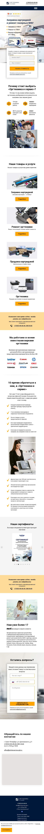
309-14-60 (20, 744)
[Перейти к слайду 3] (18, 564)
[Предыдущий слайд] (2, 547)
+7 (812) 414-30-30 (10, 744)
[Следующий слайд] (42, 547)
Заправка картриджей (22, 814)
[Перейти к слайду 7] (25, 564)
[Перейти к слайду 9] (29, 564)
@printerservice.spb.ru (15, 750)
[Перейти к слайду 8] (27, 564)
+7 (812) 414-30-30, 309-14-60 (23, 325)
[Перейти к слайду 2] (16, 564)
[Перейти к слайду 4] (20, 564)
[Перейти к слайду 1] (14, 564)
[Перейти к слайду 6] (23, 564)
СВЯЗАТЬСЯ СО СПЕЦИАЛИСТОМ (22, 703)
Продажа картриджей (22, 820)
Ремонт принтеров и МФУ (23, 816)
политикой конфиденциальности (17, 74)
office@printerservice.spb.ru (22, 805)
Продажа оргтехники (22, 818)
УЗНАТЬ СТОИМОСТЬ (22, 68)
